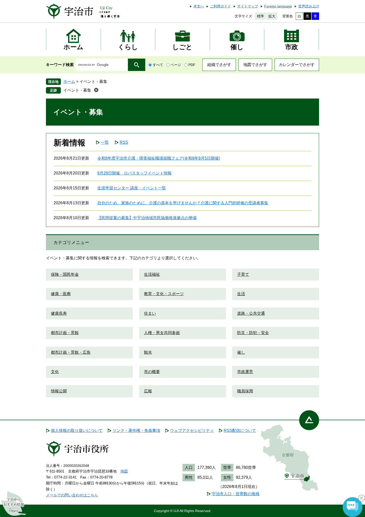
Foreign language (278, 6)
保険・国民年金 (65, 274)
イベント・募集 (77, 90)
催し (241, 352)
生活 (241, 294)
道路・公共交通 (251, 313)
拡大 (271, 16)
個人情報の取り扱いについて (77, 430)
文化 (55, 372)
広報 (148, 391)
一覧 (105, 142)
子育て (243, 274)
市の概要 (152, 372)
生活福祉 (152, 274)
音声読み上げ (308, 6)
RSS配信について (240, 430)
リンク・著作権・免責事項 (136, 430)
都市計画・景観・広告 (71, 352)
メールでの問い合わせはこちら (72, 495)
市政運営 (245, 372)
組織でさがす (219, 65)
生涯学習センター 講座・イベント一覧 (131, 188)
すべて (158, 65)
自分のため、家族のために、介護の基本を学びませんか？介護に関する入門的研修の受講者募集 (182, 203)
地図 (124, 471)
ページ (176, 65)
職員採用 (245, 391)
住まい (150, 313)
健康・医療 (61, 294)
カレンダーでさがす (297, 65)
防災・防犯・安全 (253, 333)
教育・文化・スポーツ (164, 294)
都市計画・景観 (65, 333)
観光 (148, 352)
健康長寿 (59, 313)
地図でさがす (255, 65)
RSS (124, 142)
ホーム (69, 81)
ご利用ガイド (220, 6)
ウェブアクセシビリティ (192, 430)
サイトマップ (247, 6)
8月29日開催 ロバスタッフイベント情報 (134, 173)
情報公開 (59, 391)
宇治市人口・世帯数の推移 (235, 494)
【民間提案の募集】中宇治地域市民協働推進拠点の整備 (147, 218)
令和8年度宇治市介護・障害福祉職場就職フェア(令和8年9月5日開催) (158, 158)
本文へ (198, 6)
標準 (260, 16)
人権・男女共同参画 (162, 333)
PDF (191, 65)
